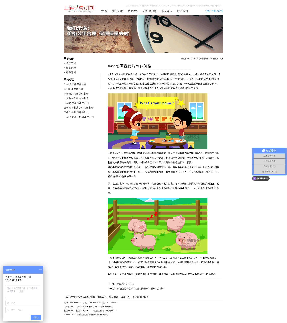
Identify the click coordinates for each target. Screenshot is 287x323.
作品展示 (71, 68)
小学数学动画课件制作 (76, 98)
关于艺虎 (117, 11)
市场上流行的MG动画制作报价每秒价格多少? (140, 288)
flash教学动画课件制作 (76, 103)
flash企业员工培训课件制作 (79, 117)
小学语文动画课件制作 (76, 93)
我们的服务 (150, 11)
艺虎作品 (133, 11)
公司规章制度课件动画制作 (79, 107)
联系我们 (182, 11)
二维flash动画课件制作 (76, 112)
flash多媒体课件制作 (75, 84)
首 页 (104, 11)
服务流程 (167, 11)
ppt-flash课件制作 (74, 89)
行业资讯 (213, 58)
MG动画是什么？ (126, 284)
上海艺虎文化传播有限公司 (88, 314)
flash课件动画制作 (79, 9)
